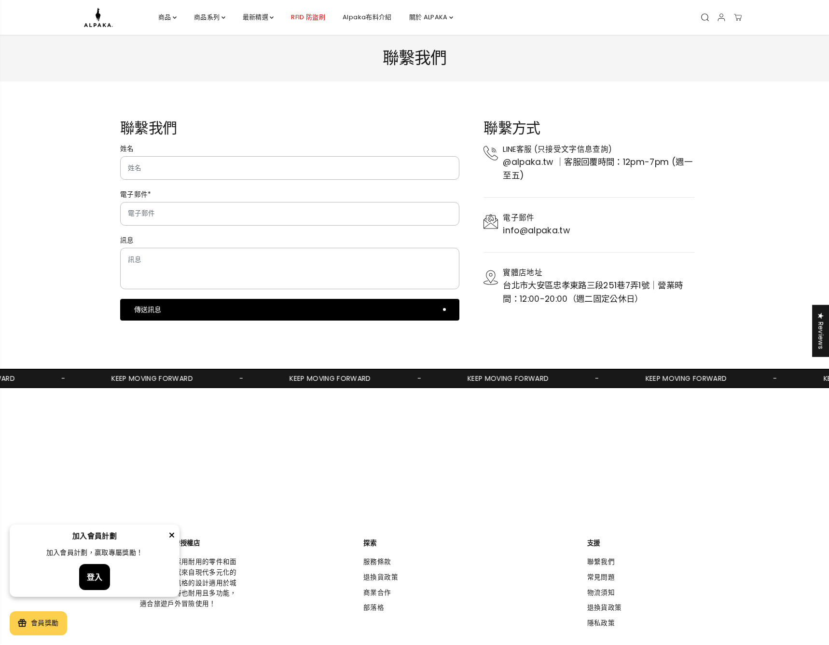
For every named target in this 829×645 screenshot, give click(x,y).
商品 (165, 17)
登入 (94, 577)
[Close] (172, 536)
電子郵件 (136, 194)
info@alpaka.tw (536, 230)
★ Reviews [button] (820, 330)
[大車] (738, 17)
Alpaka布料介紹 (367, 17)
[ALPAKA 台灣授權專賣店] (98, 17)
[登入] (721, 17)
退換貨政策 (380, 577)
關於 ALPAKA (429, 17)
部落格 (373, 607)
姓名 (127, 148)
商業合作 (377, 592)
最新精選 (256, 17)
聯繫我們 (601, 561)
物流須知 (601, 592)
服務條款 (377, 561)
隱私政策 (601, 623)
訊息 (127, 240)
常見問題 (601, 577)
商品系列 (207, 17)
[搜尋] (705, 17)
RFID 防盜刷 (308, 17)
